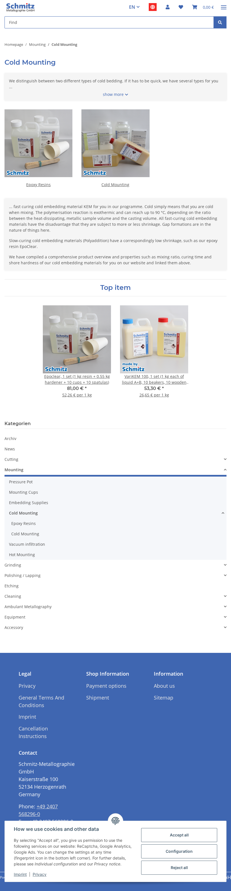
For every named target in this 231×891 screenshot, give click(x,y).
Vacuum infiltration (27, 544)
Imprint (20, 874)
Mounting (14, 469)
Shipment (97, 697)
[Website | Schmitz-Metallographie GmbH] (152, 7)
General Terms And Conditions (41, 701)
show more (113, 94)
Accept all (179, 835)
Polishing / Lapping (23, 575)
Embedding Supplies (28, 502)
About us (164, 685)
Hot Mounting (22, 554)
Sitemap (163, 697)
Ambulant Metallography (28, 606)
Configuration (179, 851)
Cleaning (13, 596)
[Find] (220, 22)
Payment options (106, 685)
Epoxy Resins (38, 184)
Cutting (11, 459)
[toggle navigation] (223, 4)
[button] (167, 7)
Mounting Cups (23, 492)
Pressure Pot (21, 481)
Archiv (10, 438)
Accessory (14, 627)
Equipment (15, 617)
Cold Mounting (115, 184)
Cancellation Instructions (33, 732)
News (10, 449)
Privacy (39, 874)
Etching (12, 585)
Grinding (13, 565)
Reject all (179, 867)
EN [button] (132, 7)
